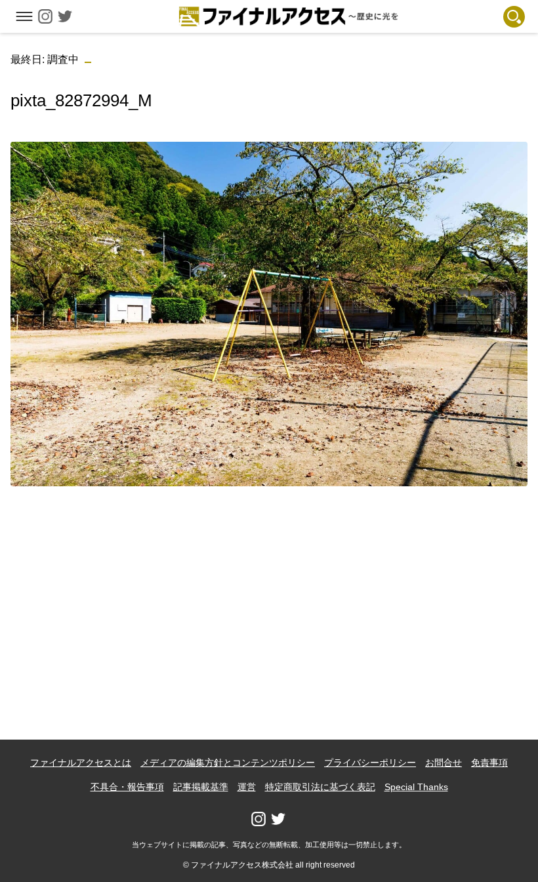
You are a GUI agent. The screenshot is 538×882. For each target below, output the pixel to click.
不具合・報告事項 (127, 787)
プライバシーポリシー (370, 762)
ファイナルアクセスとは (80, 762)
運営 (247, 787)
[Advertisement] (269, 589)
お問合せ (443, 762)
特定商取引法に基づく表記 (320, 787)
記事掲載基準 (200, 787)
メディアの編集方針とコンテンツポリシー (227, 762)
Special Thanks (416, 787)
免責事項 (489, 762)
